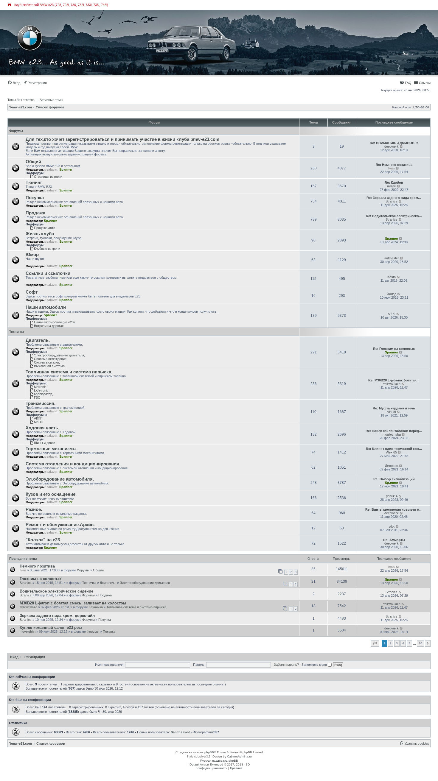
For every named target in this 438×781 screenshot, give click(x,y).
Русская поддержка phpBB (219, 760)
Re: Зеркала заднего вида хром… (393, 197)
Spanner (65, 169)
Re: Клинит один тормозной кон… (394, 448)
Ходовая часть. (42, 427)
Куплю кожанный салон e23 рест (51, 627)
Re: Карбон (394, 182)
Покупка (35, 197)
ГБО (37, 397)
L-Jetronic (41, 390)
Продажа (35, 213)
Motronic (40, 387)
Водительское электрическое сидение (56, 591)
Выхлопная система (49, 366)
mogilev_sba (392, 434)
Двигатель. (38, 340)
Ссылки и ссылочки (48, 273)
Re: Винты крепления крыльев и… (394, 509)
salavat (52, 169)
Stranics (391, 201)
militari (391, 186)
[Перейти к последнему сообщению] (398, 567)
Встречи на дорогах (49, 326)
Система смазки (46, 362)
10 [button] (420, 643)
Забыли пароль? (286, 664)
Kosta (391, 277)
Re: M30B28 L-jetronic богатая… (394, 380)
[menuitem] (13, 82)
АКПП (38, 418)
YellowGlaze (391, 384)
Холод (391, 294)
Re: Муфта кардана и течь (394, 408)
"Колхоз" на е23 (43, 539)
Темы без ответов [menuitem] (21, 100)
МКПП (38, 422)
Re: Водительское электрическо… (394, 216)
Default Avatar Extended (206, 764)
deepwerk (391, 146)
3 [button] (397, 643)
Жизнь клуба (40, 233)
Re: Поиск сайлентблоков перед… (394, 431)
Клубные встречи (47, 248)
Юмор (32, 254)
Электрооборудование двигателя (59, 355)
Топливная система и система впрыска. (69, 372)
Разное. (34, 509)
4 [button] (403, 643)
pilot (391, 526)
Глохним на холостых (40, 578)
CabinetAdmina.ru (239, 756)
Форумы (16, 130)
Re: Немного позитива (394, 164)
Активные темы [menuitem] (51, 100)
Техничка (16, 331)
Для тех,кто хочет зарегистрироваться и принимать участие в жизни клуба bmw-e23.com (122, 139)
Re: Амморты (394, 540)
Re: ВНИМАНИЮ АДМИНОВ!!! (394, 143)
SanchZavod (180, 732)
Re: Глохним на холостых (394, 348)
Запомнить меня (315, 664)
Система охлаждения (50, 359)
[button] (375, 643)
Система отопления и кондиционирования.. (74, 464)
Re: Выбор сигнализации (394, 479)
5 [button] (409, 643)
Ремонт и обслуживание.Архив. (60, 524)
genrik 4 (391, 496)
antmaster (391, 258)
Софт (32, 292)
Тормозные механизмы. (52, 448)
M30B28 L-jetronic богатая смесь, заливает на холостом (73, 603)
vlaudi (391, 412)
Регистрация (34, 657)
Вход (14, 657)
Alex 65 (391, 452)
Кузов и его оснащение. (51, 494)
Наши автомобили (46, 307)
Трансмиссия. (40, 403)
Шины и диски (44, 443)
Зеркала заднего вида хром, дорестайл (57, 615)
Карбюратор (43, 394)
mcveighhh (27, 631)
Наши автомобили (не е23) (54, 322)
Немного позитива (37, 566)
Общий (33, 161)
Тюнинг (34, 182)
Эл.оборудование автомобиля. (60, 479)
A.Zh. (391, 314)
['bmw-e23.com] (33, 28)
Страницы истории (48, 176)
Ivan (391, 168)
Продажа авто (44, 228)
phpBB (209, 752)
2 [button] (391, 643)
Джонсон (391, 465)
